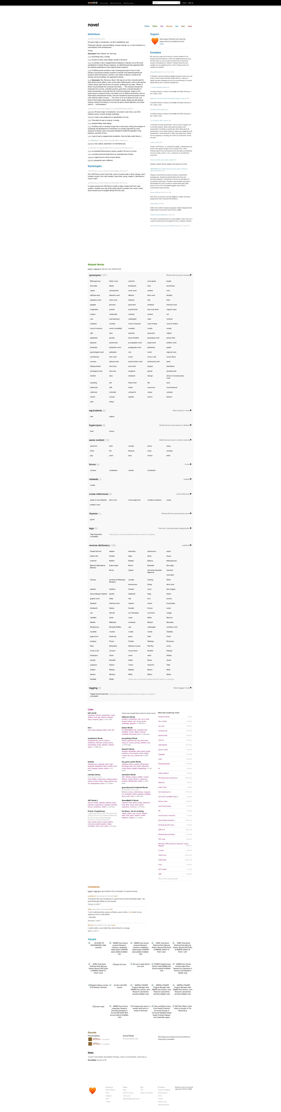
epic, (134, 813)
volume (149, 397)
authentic (131, 281)
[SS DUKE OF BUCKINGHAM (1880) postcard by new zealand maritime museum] (98, 945)
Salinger (169, 650)
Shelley (169, 655)
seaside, (137, 764)
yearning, (137, 743)
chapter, (124, 813)
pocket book (113, 342)
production (93, 347)
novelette (131, 328)
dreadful (169, 295)
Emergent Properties (156, 72)
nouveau (93, 470)
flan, (135, 721)
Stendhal (112, 660)
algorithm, (105, 745)
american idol (138, 755)
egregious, (141, 794)
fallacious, (109, 802)
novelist (131, 470)
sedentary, (114, 805)
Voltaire (92, 669)
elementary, (126, 766)
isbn (113, 730)
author (106, 826)
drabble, (94, 779)
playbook (93, 342)
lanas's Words (127, 728)
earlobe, (104, 717)
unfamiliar (112, 392)
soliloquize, (125, 764)
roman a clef (151, 357)
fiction (92, 451)
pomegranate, (106, 715)
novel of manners (96, 328)
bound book (171, 286)
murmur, (101, 740)
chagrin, (137, 732)
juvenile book (132, 309)
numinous (133, 807)
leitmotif (112, 613)
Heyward (93, 603)
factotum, (136, 779)
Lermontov (151, 613)
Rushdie (150, 650)
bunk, (124, 805)
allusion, (130, 813)
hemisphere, (92, 826)
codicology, (101, 764)
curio (168, 290)
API (142, 1090)
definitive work (95, 295)
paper (101, 719)
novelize (112, 631)
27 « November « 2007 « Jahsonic (159, 120)
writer (168, 455)
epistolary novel (95, 300)
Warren (150, 669)
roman (130, 357)
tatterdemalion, (133, 781)
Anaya (169, 556)
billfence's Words (128, 717)
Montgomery (94, 627)
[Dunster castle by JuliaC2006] (98, 1006)
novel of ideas (152, 323)
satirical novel (114, 361)
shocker (93, 660)
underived (93, 392)
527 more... (140, 796)
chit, (134, 766)
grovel (92, 519)
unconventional (172, 387)
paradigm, (148, 794)
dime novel (151, 295)
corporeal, (125, 802)
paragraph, (110, 717)
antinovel (93, 560)
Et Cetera (161, 1087)
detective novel (114, 295)
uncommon (151, 387)
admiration (132, 551)
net (168, 314)
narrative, (137, 815)
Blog (124, 1090)
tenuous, (91, 807)
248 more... (146, 734)
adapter (112, 551)
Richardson (113, 646)
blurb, (105, 766)
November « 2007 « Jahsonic (158, 109)
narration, (145, 813)
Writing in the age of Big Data (158, 214)
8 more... (114, 826)
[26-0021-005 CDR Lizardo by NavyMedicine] (119, 986)
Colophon (109, 1096)
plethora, (107, 740)
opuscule (131, 333)
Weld (168, 669)
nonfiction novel (172, 627)
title (148, 382)
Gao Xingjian (171, 589)
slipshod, (91, 717)
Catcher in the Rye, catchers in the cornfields (162, 160)
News (125, 1087)
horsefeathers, (133, 719)
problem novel (171, 342)
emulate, (106, 743)
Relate (155, 26)
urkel (132, 796)
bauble (169, 281)
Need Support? (163, 1093)
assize (169, 551)
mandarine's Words (95, 738)
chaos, (90, 719)
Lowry (130, 617)
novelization (151, 470)
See (176, 26)
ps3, (132, 755)
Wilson (149, 674)
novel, (110, 730)
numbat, (146, 777)
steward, (125, 721)
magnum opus (172, 309)
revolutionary (94, 357)
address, (110, 822)
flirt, (123, 730)
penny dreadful (133, 338)
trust (148, 743)
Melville (92, 622)
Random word (128, 3)
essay (169, 446)
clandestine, (129, 794)
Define (147, 26)
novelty (169, 328)
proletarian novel (115, 347)
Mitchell (150, 622)
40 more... (112, 807)
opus (111, 333)
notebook (93, 323)
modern (92, 314)
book (149, 286)
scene (130, 655)
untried (92, 397)
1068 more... (99, 747)
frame (149, 589)
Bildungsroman (95, 281)
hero (149, 598)
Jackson (131, 603)
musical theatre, (127, 768)
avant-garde (151, 281)
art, (128, 743)
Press (107, 1093)
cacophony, (91, 715)
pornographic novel (135, 342)
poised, (105, 822)
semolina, (125, 781)
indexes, (101, 768)
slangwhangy (142, 768)
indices (106, 768)
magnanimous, (99, 805)
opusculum (151, 333)
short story (113, 366)
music (149, 451)
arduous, (91, 802)
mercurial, (98, 715)
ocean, (146, 740)
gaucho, (144, 721)
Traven (130, 665)
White (130, 674)
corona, (132, 805)
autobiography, (95, 783)
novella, (143, 815)
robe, (139, 719)
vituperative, (98, 807)
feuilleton (112, 589)
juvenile (111, 309)
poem (111, 455)
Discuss (169, 26)
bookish (91, 762)
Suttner (111, 665)
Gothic (169, 594)
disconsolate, (133, 734)
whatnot (169, 397)
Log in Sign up (187, 3)
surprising (93, 382)
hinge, (111, 764)
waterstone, (146, 802)
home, (143, 719)
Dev (141, 1087)
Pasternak (112, 636)
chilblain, (141, 777)
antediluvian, (92, 743)
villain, (124, 815)
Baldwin (131, 560)
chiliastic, (129, 777)
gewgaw (93, 304)
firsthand (131, 300)
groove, (111, 743)
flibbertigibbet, (129, 730)
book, (90, 730)
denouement (132, 584)
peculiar (112, 338)
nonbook (170, 319)
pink (139, 734)
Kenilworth (93, 608)
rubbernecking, (139, 792)
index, (107, 764)
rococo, (139, 721)
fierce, (128, 805)
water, (130, 802)
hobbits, (146, 753)
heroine (169, 598)
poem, (90, 822)
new (91, 319)
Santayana (94, 655)
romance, (96, 781)
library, (94, 730)
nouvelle (112, 323)
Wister (169, 674)
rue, (123, 794)
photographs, (132, 751)
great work (132, 304)
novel (161, 44)
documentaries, (134, 753)
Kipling (111, 608)
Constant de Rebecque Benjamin (117, 580)
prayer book (151, 342)
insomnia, (143, 732)
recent (149, 352)
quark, (137, 805)
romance (93, 361)
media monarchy (155, 142)
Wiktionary (94, 140)
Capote (130, 570)
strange (150, 376)
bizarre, (131, 764)
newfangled (132, 319)
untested (170, 392)
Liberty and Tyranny (156, 192)
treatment (150, 665)
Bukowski (150, 565)
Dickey (149, 584)
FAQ (107, 1099)
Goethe (111, 594)
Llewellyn (93, 617)
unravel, (131, 732)
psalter (169, 347)
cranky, (113, 715)
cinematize (170, 575)
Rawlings (150, 641)
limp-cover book (153, 309)
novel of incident (172, 323)
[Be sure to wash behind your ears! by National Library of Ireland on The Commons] (140, 965)
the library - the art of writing (133, 811)
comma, (139, 813)
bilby (89, 909)
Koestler (131, 608)
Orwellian (170, 631)
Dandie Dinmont (95, 551)
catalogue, (99, 730)
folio (148, 300)
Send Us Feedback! (164, 1090)
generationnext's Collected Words (135, 787)
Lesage (169, 613)
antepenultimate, (93, 740)
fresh (168, 300)
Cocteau (93, 579)
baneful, (96, 802)
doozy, (124, 796)
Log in (90, 269)
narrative (131, 314)
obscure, (100, 822)
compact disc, (126, 755)
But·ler (111, 570)
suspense (93, 665)
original (169, 333)
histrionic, (125, 792)
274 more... (128, 745)
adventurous (151, 551)
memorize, (91, 824)
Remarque (170, 641)
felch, (124, 777)
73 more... (142, 807)
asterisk (131, 817)
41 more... (140, 817)
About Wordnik (110, 1090)
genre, (132, 815)
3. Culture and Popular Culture (159, 87)
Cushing (150, 579)
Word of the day (115, 3)
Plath (149, 636)
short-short (132, 366)
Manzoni (169, 617)
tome (168, 382)
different (131, 295)
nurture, (131, 743)
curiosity (131, 579)
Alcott (149, 556)
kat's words (92, 713)
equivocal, (130, 740)
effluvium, (125, 779)
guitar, (139, 751)
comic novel (132, 290)
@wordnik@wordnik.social (131, 1099)
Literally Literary (94, 774)
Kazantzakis (171, 603)
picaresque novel (153, 338)
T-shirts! (108, 1102)
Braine (130, 565)
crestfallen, (125, 732)
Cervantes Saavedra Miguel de (154, 571)
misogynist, (147, 792)
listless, (135, 794)
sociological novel (96, 371)
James (149, 603)
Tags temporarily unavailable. (96, 535)
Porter (169, 636)
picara (130, 636)
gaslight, (135, 768)
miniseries (131, 622)
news (149, 319)
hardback (150, 304)
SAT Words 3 (93, 800)
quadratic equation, (101, 824)
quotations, (125, 753)
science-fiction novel (135, 361)
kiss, (138, 740)
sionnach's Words (129, 774)
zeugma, (135, 777)
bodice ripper (113, 565)
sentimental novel (153, 361)
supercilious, (126, 807)
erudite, (139, 766)
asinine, (141, 805)
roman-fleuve (171, 357)
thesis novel (132, 382)
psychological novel (97, 352)
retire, (98, 826)
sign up (96, 269)
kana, (131, 766)
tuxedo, (99, 745)
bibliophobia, (99, 766)
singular (150, 366)
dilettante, (99, 743)
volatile (104, 807)
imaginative (94, 309)
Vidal (168, 665)
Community (104, 3)
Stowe (149, 660)
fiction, (105, 730)
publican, (131, 721)
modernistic (113, 314)
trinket (130, 387)
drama (149, 446)
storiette (93, 376)
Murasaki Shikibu (115, 627)
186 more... (142, 723)
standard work (171, 371)
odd (91, 333)
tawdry (140, 781)
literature (131, 451)
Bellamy (150, 560)
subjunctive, (145, 766)
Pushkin (131, 641)
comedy (131, 446)
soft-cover (112, 371)
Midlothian (112, 622)
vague (90, 747)
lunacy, (124, 743)
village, (109, 824)
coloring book (114, 290)
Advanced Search (163, 1105)
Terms (160, 1096)
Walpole (131, 669)
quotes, (148, 751)
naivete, (124, 740)
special (149, 371)
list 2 (89, 728)
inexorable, (140, 730)
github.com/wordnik (147, 1093)
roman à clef (94, 650)
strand (169, 660)
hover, (96, 717)
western (93, 674)
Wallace (112, 669)
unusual (112, 397)
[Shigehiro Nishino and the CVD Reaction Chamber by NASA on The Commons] (98, 986)
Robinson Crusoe (134, 646)
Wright (111, 679)
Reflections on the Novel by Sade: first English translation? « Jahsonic (168, 98)
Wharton (112, 674)
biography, (94, 768)
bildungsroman (172, 560)
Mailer (149, 617)
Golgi (149, 594)
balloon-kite (94, 556)
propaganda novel (134, 347)
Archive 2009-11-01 (156, 203)
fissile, (148, 719)
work (91, 401)
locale (111, 617)
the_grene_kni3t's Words (131, 762)
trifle (110, 387)
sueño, (128, 796)
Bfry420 (90, 925)
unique (149, 392)
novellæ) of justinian (154, 500)
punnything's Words (129, 738)
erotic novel (113, 300)
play (91, 455)
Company (109, 1087)
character (170, 570)
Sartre (111, 655)
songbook (131, 371)
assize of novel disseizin (98, 500)
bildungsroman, (93, 764)
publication (113, 352)
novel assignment (134, 500)
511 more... (109, 719)
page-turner (94, 636)
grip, (99, 717)
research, (111, 745)
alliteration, (125, 817)
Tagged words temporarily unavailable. (99, 695)
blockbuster (132, 286)
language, (125, 751)
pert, (135, 730)
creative (150, 290)
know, (142, 740)
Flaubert (131, 589)
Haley (111, 598)
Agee (130, 556)
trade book (94, 387)
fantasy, (109, 779)
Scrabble (92, 1059)
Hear (183, 26)
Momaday (170, 622)
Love (190, 26)
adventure (93, 446)
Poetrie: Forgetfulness (96, 811)
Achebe (112, 556)
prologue (93, 641)
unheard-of (132, 392)
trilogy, (106, 781)
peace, (143, 751)
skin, (135, 740)
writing (111, 401)
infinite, (141, 753)
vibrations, (143, 743)
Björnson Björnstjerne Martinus (97, 566)
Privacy (160, 1099)
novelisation (113, 470)
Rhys (92, 646)
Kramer (150, 608)
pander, (130, 779)
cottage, (140, 802)
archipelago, (126, 723)
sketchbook (170, 366)
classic (92, 290)
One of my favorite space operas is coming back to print (165, 226)
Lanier (169, 608)
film (110, 451)
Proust (111, 641)
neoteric (150, 314)
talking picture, (144, 764)
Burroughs (170, 565)
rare (129, 352)
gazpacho (133, 723)
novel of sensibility (115, 328)
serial (168, 361)
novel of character (134, 323)
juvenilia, (110, 766)
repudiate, (107, 805)
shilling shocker (95, 366)
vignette (131, 397)
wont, (146, 730)
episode (93, 589)
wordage (93, 679)
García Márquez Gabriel (98, 594)
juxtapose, (91, 805)
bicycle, (94, 822)
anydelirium (92, 896)
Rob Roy (150, 646)
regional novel (171, 352)
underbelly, (125, 734)
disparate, (102, 802)
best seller (93, 286)
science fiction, (102, 779)
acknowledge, (92, 745)
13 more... (110, 783)
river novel (112, 357)
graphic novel (94, 598)
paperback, (91, 766)
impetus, (131, 792)
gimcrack (112, 304)
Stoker (130, 660)
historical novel (172, 304)
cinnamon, (95, 719)
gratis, (114, 802)
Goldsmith (131, 594)
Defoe (169, 579)
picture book (171, 338)
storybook (131, 376)
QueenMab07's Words (130, 800)
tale (110, 382)
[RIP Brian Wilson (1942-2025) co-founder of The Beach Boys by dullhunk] (183, 1008)
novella (149, 328)
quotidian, (125, 719)
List (161, 26)
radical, (135, 802)
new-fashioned (114, 319)
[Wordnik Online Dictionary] (93, 3)
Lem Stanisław (133, 613)
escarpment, (143, 779)
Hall (129, 598)
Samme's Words (128, 749)
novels (169, 500)
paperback (93, 338)
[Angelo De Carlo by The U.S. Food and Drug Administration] (119, 964)
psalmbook (151, 347)
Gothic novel (113, 281)
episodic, (111, 781)
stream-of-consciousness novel (175, 377)
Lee (91, 613)
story (111, 376)
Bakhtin (111, 560)
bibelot (111, 286)
